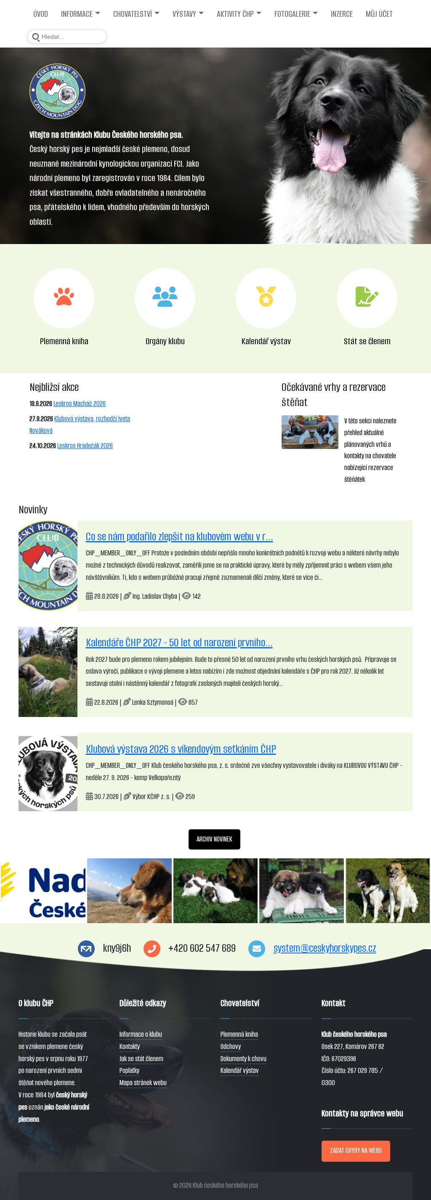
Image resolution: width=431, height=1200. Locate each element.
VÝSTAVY (184, 14)
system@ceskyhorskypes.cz (325, 948)
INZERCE (342, 14)
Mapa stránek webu (143, 1083)
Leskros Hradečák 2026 (85, 446)
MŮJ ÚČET (379, 14)
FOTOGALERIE (292, 14)
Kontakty (130, 1046)
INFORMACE (77, 14)
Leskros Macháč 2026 (79, 404)
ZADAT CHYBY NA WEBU (356, 1150)
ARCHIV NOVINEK (214, 839)
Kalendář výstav (240, 1070)
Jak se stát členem (141, 1059)
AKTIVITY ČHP (235, 14)
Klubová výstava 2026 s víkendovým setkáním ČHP (181, 749)
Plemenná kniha (239, 1034)
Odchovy (231, 1046)
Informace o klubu (141, 1034)
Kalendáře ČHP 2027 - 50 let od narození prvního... (179, 642)
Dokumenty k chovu (243, 1059)
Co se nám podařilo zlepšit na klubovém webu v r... (179, 536)
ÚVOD (40, 14)
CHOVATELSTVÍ (132, 14)
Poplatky (129, 1070)
